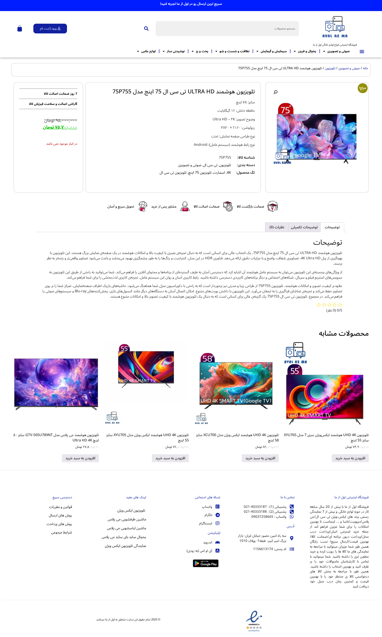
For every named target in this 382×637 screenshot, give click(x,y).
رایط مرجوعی (60, 532)
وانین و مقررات (60, 507)
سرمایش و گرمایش (274, 51)
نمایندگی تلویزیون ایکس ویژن (125, 546)
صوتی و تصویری (338, 51)
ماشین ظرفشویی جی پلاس (127, 519)
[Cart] (19, 29)
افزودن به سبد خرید (350, 458)
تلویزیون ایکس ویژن (131, 510)
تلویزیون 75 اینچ (200, 172)
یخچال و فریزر (307, 51)
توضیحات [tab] (332, 227)
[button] (362, 51)
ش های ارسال (59, 515)
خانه (365, 68)
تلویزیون (330, 68)
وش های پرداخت (59, 524)
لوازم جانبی (148, 51)
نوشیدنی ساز (176, 51)
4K (229, 172)
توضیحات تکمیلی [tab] (304, 227)
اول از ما (110, 619)
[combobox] (227, 28)
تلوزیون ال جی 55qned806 (52, 544)
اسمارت (219, 172)
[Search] (145, 28)
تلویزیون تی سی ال (173, 172)
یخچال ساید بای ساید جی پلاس (123, 537)
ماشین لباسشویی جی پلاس (126, 528)
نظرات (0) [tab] (276, 227)
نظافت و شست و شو (234, 51)
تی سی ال (210, 165)
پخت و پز (202, 51)
